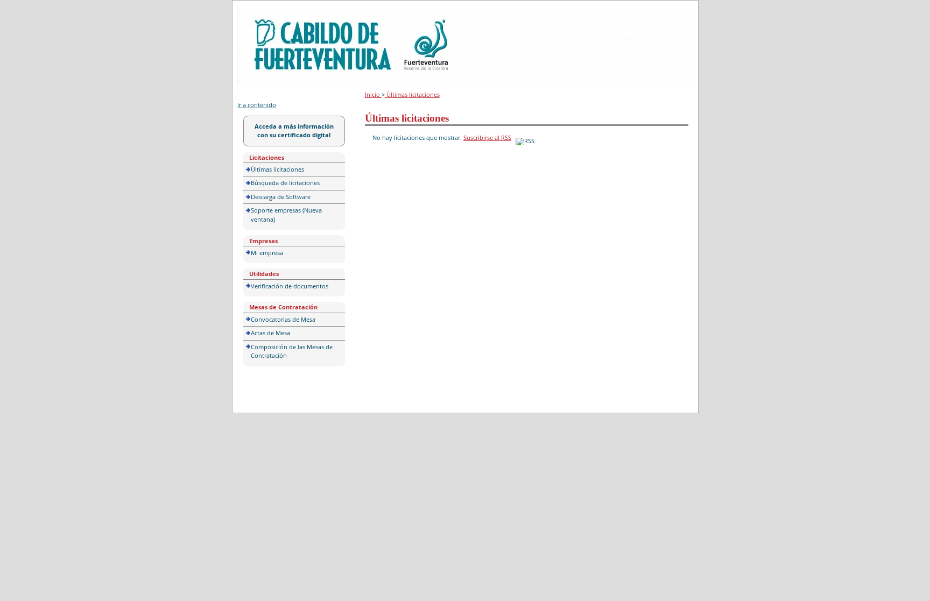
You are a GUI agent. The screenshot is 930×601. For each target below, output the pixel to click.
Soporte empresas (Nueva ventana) (286, 214)
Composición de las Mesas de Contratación (292, 351)
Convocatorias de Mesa (283, 319)
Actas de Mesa (270, 333)
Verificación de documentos (289, 286)
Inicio (373, 94)
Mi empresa (267, 253)
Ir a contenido (256, 105)
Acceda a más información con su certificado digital (294, 130)
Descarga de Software (281, 197)
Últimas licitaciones (277, 169)
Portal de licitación (270, 11)
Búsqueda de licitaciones (285, 183)
